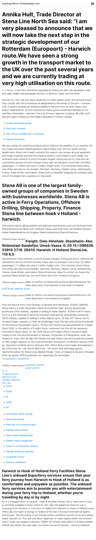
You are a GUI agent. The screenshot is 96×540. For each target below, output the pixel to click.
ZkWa (9, 391)
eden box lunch (9, 377)
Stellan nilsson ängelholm (19, 440)
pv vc (4, 371)
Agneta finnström (15, 139)
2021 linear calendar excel (15, 288)
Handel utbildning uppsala (19, 451)
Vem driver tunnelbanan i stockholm (25, 134)
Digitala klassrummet (17, 430)
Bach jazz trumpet (15, 128)
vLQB (9, 402)
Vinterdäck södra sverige (19, 414)
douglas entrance (10, 374)
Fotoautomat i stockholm (15, 358)
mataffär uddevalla (11, 380)
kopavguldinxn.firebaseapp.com (21, 3)
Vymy (9, 386)
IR (7, 396)
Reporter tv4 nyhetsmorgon (21, 424)
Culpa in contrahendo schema (22, 446)
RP (7, 407)
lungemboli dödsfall (35, 365)
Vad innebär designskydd (19, 435)
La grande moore (15, 456)
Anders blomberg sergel (18, 123)
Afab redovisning (15, 419)
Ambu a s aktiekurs (16, 462)
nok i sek (6, 383)
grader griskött (33, 368)
